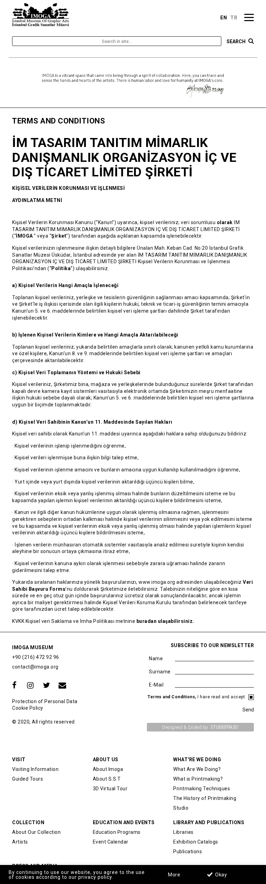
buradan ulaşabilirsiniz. (165, 621)
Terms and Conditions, (172, 696)
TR (233, 17)
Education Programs (117, 832)
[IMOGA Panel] (40, 14)
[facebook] (14, 685)
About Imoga (108, 769)
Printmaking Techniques (201, 788)
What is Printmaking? (198, 779)
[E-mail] (62, 685)
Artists (20, 842)
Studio (180, 808)
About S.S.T (107, 779)
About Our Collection (36, 832)
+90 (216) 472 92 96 (35, 657)
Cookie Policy (27, 708)
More (174, 874)
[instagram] (30, 685)
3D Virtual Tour (110, 788)
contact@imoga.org (35, 667)
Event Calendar (110, 842)
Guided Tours (27, 779)
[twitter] (46, 685)
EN (223, 17)
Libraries (183, 832)
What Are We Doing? (197, 769)
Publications (187, 851)
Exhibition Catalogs (195, 842)
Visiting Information (35, 769)
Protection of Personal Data (45, 701)
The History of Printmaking (204, 798)
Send (248, 709)
